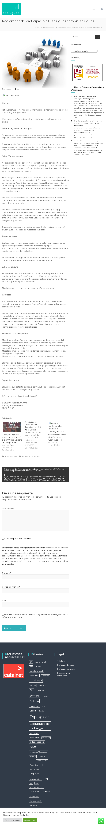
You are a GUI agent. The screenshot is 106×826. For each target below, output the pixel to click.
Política (34, 774)
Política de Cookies (65, 665)
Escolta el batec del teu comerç (86, 141)
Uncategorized (48, 28)
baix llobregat (36, 671)
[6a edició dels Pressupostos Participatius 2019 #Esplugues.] (36, 435)
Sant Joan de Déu (36, 787)
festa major (34, 733)
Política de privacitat (66, 669)
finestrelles (34, 737)
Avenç (38, 667)
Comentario (8, 509)
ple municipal (35, 769)
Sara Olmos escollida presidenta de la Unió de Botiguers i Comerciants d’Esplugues (88, 123)
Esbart (33, 711)
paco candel (42, 761)
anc (31, 667)
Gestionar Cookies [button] (12, 820)
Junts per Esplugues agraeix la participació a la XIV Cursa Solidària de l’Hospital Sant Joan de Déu (12, 440)
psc (31, 783)
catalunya (36, 680)
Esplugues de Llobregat (40, 726)
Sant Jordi (34, 792)
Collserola (40, 690)
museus (33, 756)
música (42, 756)
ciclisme (42, 686)
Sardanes (46, 792)
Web (4, 601)
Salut (37, 783)
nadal (31, 761)
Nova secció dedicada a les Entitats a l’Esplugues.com (57, 437)
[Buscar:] (83, 36)
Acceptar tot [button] (29, 820)
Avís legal (61, 661)
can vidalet (34, 676)
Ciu (31, 690)
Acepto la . (18, 538)
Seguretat (34, 796)
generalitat (46, 737)
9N (31, 662)
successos (33, 805)
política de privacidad (22, 538)
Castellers (45, 676)
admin (19, 89)
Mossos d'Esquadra (38, 752)
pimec (43, 765)
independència (37, 742)
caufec (33, 686)
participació (35, 456)
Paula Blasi (34, 765)
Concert (45, 696)
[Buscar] (97, 37)
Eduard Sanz (34, 706)
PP (45, 779)
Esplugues (26, 456)
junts (33, 746)
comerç (34, 695)
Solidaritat (35, 801)
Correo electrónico (11, 587)
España (41, 711)
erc (43, 706)
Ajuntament (40, 662)
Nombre (6, 573)
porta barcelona (35, 779)
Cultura (34, 701)
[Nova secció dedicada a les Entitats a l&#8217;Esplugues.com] (58, 427)
